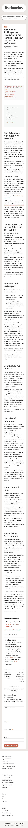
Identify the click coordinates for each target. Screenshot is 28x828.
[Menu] (6, 11)
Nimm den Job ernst (9, 96)
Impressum (5, 810)
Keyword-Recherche (7, 785)
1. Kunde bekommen (7, 761)
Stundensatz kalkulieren (8, 763)
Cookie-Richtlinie (6, 813)
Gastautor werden (6, 799)
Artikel (5, 26)
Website (6, 737)
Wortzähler (4, 787)
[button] (8, 664)
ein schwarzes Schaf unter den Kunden (14, 205)
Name (6, 722)
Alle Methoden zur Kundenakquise (12, 629)
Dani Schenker (10, 640)
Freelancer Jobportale (7, 775)
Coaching (4, 801)
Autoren (4, 796)
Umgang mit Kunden (7, 768)
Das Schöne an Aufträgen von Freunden (13, 86)
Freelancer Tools (6, 777)
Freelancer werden (6, 756)
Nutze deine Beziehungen (10, 98)
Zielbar (12, 657)
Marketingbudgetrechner (8, 782)
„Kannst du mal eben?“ (9, 92)
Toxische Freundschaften (8, 766)
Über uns (4, 794)
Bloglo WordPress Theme (16, 825)
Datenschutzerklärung (7, 815)
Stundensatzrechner (7, 780)
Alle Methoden (10, 122)
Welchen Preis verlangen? (10, 91)
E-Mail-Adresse (8, 729)
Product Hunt (13, 661)
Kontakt (4, 808)
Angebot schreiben (6, 759)
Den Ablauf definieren (9, 94)
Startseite (5, 16)
